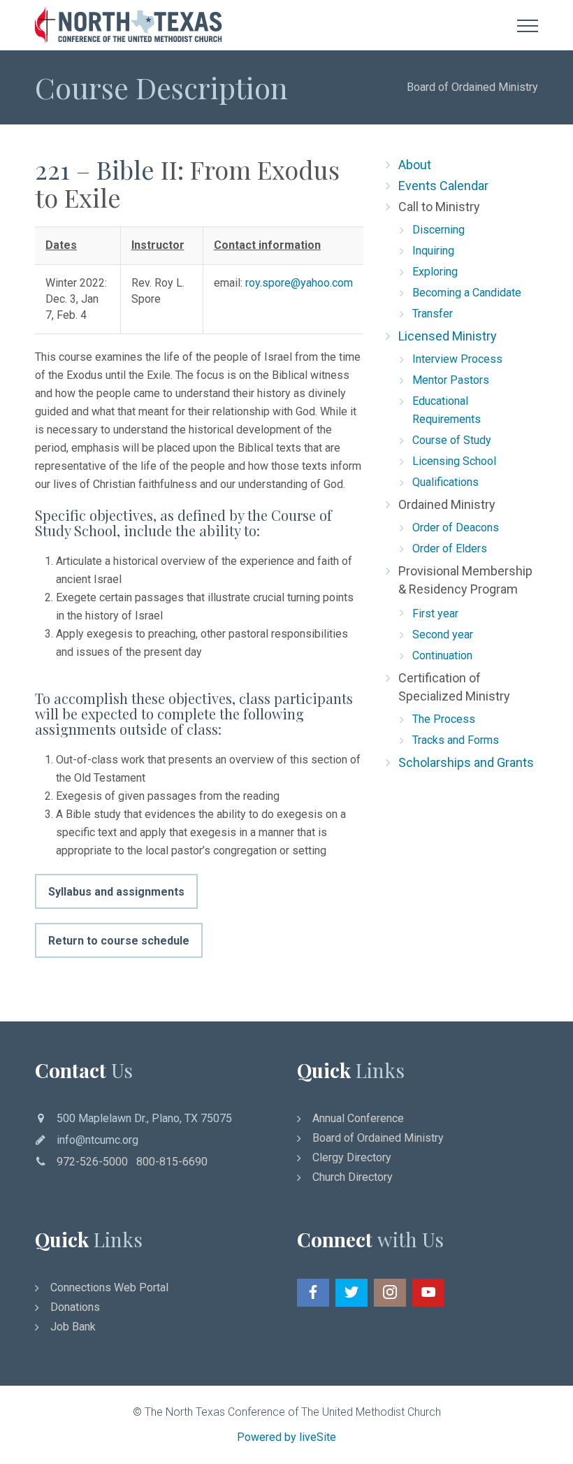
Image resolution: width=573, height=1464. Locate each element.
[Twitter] (351, 1293)
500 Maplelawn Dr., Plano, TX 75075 (144, 1118)
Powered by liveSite (286, 1437)
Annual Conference (358, 1118)
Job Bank (73, 1326)
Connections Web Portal (109, 1287)
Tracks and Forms (455, 740)
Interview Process (457, 359)
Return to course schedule (118, 940)
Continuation (442, 655)
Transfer (432, 313)
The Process (443, 719)
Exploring (435, 271)
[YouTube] (428, 1293)
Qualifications (445, 482)
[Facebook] (313, 1293)
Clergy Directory (351, 1157)
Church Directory (352, 1177)
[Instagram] (390, 1293)
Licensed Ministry (447, 336)
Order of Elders (449, 548)
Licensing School (454, 461)
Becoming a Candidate (466, 292)
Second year (442, 634)
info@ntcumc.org (97, 1140)
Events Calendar (443, 185)
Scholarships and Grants (466, 762)
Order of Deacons (455, 527)
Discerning (438, 229)
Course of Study (451, 440)
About (414, 164)
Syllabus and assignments (116, 891)
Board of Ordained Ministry (378, 1137)
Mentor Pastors (450, 380)
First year (435, 613)
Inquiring (433, 250)
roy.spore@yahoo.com (299, 282)
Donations (75, 1307)
